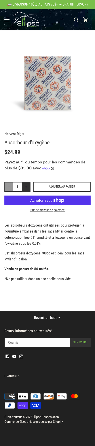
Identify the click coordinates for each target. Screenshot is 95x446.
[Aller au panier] (85, 20)
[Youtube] (14, 356)
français (10, 376)
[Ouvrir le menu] (7, 19)
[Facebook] (7, 356)
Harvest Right (14, 134)
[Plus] (26, 187)
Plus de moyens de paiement (47, 210)
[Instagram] (21, 356)
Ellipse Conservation (46, 417)
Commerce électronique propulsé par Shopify (33, 422)
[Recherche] (76, 20)
